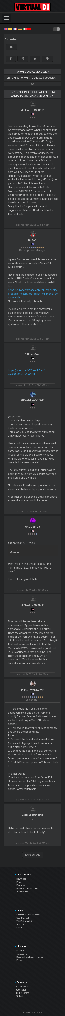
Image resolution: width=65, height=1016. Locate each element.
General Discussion (44, 77)
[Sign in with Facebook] (11, 59)
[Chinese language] (29, 28)
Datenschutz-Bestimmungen (30, 957)
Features (20, 885)
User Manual (22, 918)
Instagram (23, 993)
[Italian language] (25, 28)
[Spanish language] (10, 28)
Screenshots (22, 891)
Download (21, 879)
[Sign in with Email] (11, 47)
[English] (6, 28)
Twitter (22, 996)
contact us (21, 954)
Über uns (20, 950)
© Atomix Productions (32, 1013)
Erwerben (20, 882)
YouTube (23, 990)
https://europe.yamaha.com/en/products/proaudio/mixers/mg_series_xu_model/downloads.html (33, 294)
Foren (19, 927)
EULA (19, 960)
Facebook (22, 986)
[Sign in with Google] (47, 59)
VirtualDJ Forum (17, 77)
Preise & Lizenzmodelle (27, 888)
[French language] (15, 28)
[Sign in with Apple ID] (35, 59)
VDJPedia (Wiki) (24, 921)
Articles (20, 924)
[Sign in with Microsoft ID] (22, 59)
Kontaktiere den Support (28, 914)
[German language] (20, 28)
